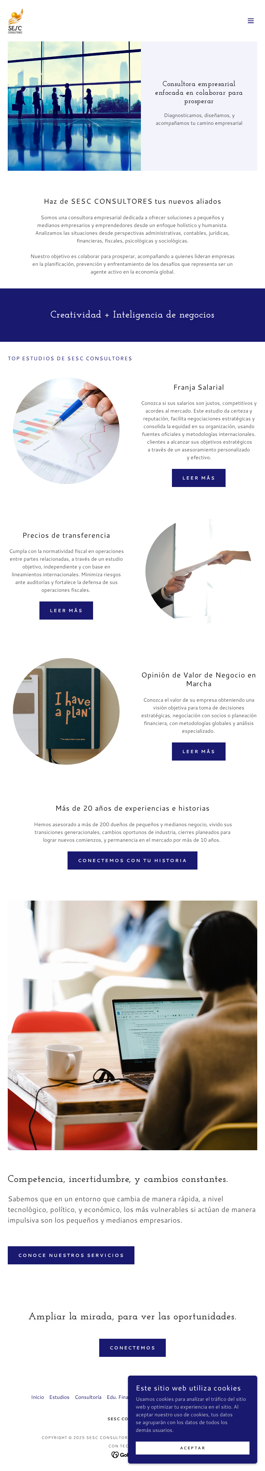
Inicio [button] (37, 1397)
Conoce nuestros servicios (71, 1255)
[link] (16, 21)
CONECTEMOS (133, 1348)
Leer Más (199, 478)
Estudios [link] (59, 1397)
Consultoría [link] (88, 1397)
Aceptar (193, 1448)
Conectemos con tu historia (132, 860)
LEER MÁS (66, 610)
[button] (250, 20)
